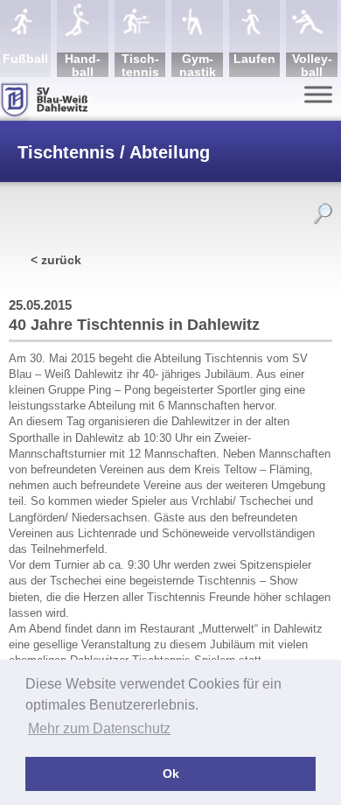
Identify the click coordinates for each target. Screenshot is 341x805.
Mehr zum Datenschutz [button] (99, 728)
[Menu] (318, 94)
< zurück (56, 260)
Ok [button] (171, 773)
